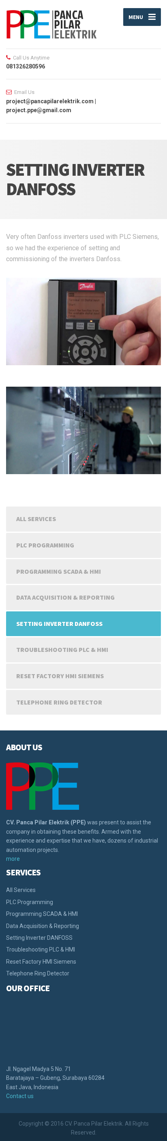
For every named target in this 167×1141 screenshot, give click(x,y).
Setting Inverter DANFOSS (59, 623)
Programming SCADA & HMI (58, 571)
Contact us (20, 1096)
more (13, 859)
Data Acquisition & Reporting (65, 597)
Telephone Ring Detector (59, 702)
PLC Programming (45, 545)
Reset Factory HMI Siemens (60, 676)
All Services (36, 519)
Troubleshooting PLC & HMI (62, 649)
